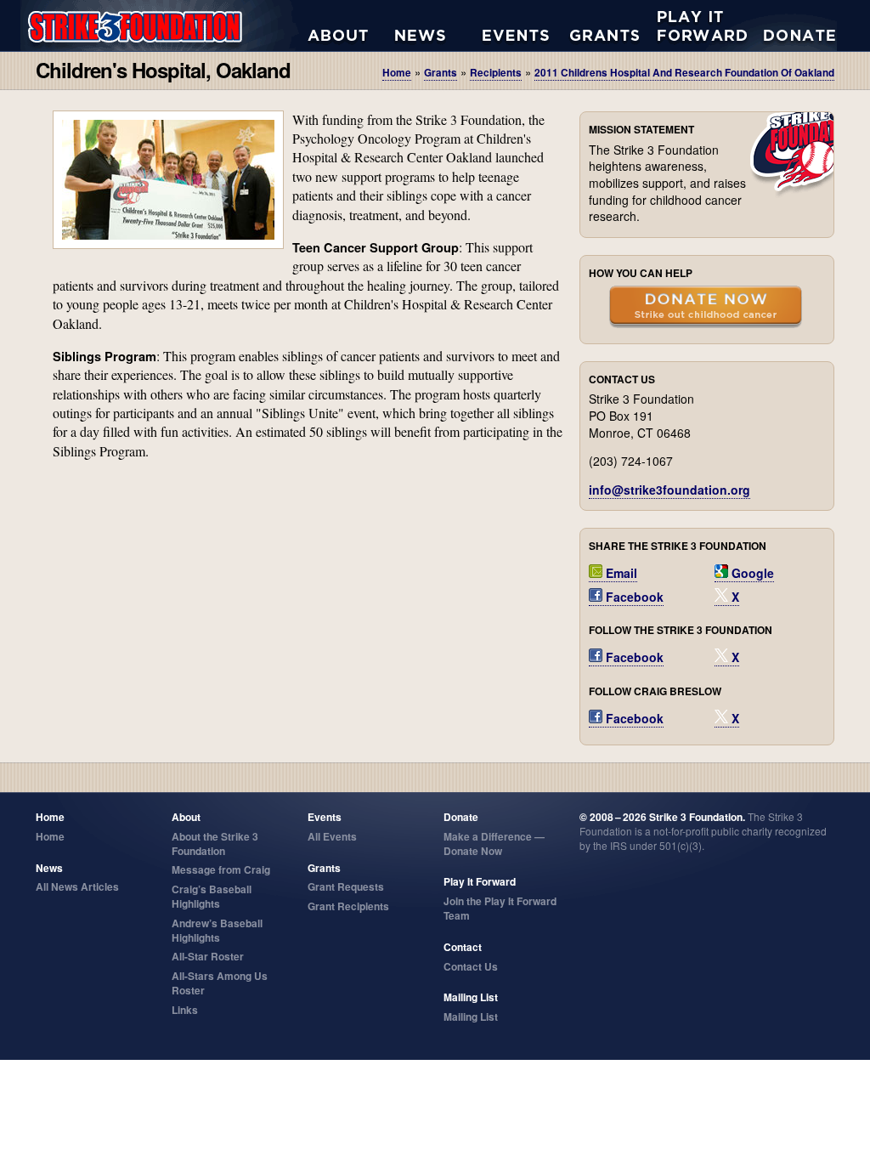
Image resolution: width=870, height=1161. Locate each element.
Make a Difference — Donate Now (494, 843)
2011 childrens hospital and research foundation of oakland (684, 72)
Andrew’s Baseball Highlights (217, 930)
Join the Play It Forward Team (499, 908)
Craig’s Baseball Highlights (211, 896)
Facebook (633, 596)
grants (440, 72)
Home (396, 72)
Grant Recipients (348, 906)
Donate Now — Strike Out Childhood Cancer (705, 308)
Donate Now (791, 25)
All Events (526, 25)
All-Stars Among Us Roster (220, 983)
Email (619, 572)
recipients (496, 72)
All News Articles (439, 25)
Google (751, 572)
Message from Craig (221, 869)
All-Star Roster (208, 956)
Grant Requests (614, 25)
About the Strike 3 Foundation (351, 25)
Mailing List (470, 1016)
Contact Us (470, 966)
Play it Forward (701, 25)
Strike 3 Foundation (164, 25)
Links (185, 1009)
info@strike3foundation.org (669, 489)
